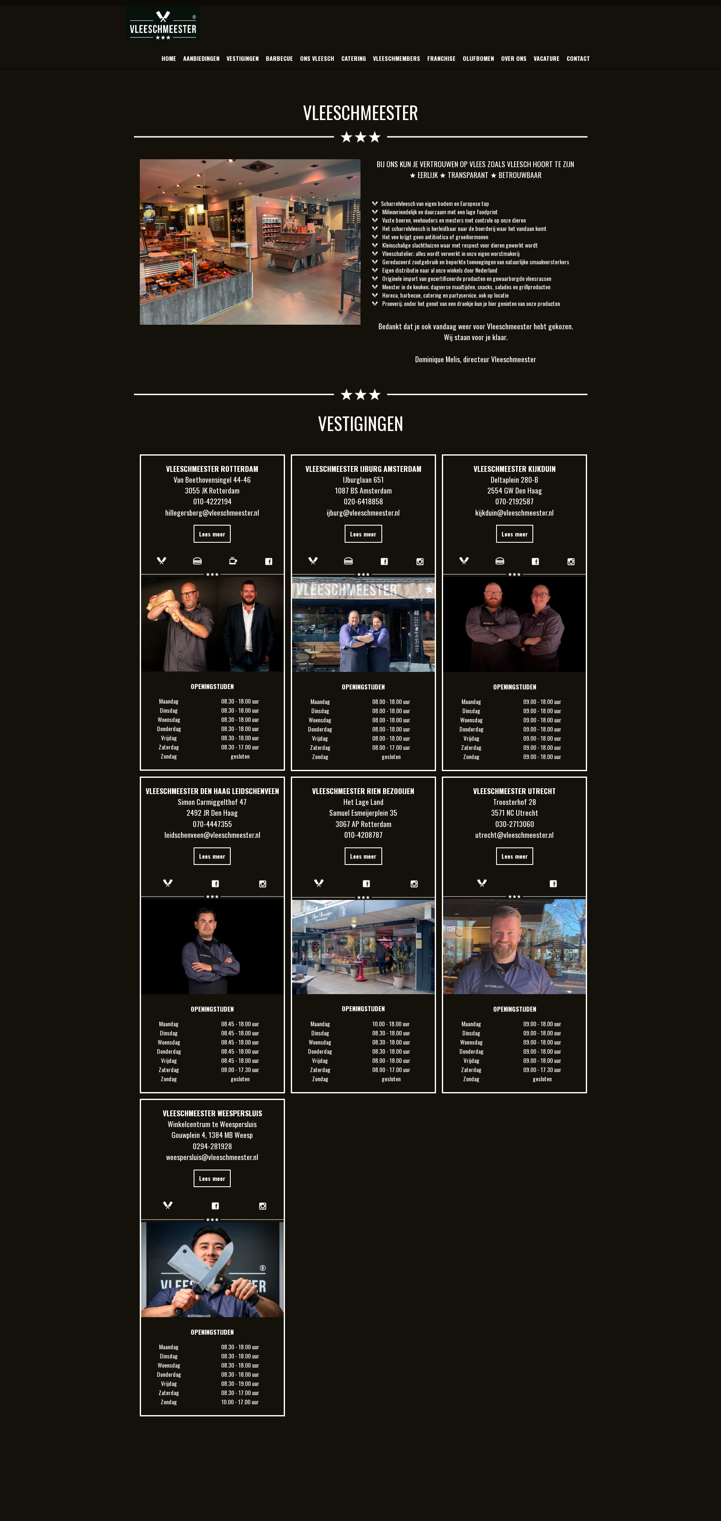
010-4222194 (212, 501)
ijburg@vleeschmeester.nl (363, 512)
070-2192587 (514, 501)
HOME (168, 58)
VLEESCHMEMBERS (396, 58)
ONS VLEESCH (317, 58)
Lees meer (212, 533)
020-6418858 (363, 501)
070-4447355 (212, 823)
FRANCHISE (441, 58)
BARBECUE (279, 58)
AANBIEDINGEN (201, 58)
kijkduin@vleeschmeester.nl (514, 512)
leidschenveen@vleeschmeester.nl (212, 834)
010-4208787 (363, 834)
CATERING (353, 58)
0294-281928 (212, 1145)
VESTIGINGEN (243, 58)
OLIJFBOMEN (478, 58)
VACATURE (547, 58)
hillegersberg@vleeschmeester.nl (212, 512)
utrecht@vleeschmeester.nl (514, 834)
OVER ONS (514, 58)
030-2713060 (514, 823)
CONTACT (578, 58)
